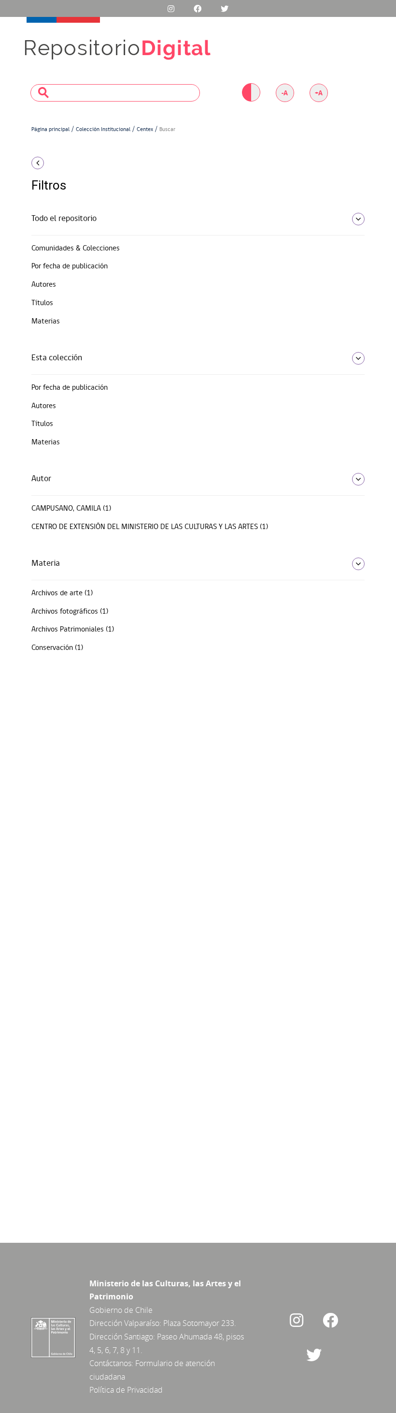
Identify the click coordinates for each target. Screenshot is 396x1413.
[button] (82, 163)
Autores (43, 285)
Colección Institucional (103, 129)
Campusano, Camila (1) (71, 509)
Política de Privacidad (126, 1389)
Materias (45, 321)
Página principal (50, 129)
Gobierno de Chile (121, 1310)
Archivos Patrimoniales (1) (72, 629)
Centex (145, 129)
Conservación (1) (57, 648)
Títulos (42, 303)
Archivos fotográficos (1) (69, 612)
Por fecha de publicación (69, 266)
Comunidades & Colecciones (75, 248)
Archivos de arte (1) (62, 593)
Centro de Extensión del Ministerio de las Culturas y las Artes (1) (149, 527)
